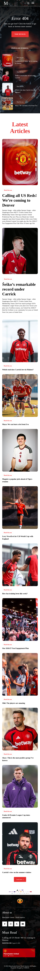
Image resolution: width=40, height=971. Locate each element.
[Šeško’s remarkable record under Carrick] (7, 74)
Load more (19, 879)
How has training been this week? (15, 594)
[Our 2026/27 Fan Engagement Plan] (20, 619)
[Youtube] (22, 924)
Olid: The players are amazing (13, 703)
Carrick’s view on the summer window (16, 872)
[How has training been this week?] (20, 564)
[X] (16, 924)
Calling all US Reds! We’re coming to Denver (19, 200)
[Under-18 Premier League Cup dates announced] (20, 786)
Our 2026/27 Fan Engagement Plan (15, 648)
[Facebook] (4, 924)
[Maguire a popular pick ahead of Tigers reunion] (20, 450)
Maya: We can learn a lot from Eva (26, 105)
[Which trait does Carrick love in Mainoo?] (7, 89)
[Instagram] (10, 924)
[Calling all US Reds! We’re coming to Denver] (7, 60)
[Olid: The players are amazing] (20, 674)
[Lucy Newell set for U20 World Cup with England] (20, 507)
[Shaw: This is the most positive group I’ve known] (20, 729)
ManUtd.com (20, 57)
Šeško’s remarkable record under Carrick (19, 289)
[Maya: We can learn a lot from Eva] (7, 103)
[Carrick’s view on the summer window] (20, 843)
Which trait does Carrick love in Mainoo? (18, 370)
